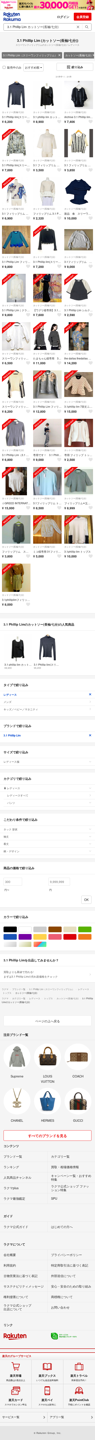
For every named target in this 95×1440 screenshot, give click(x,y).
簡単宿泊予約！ (79, 1378)
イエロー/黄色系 (46, 937)
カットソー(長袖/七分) (13, 112)
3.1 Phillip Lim (12, 735)
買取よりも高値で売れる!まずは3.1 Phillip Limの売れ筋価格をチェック (31, 974)
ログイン (63, 16)
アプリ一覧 (57, 1417)
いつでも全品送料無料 (47, 1378)
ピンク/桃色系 (61, 937)
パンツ (11, 803)
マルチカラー (46, 944)
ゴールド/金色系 (31, 944)
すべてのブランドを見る (47, 1135)
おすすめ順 (32, 67)
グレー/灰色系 (46, 929)
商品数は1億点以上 (15, 1378)
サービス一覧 (10, 1417)
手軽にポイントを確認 (79, 1402)
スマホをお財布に (47, 1402)
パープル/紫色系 (31, 937)
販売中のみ (14, 67)
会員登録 (82, 16)
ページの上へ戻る (47, 1021)
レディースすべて (17, 795)
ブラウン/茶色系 (61, 929)
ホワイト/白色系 (31, 929)
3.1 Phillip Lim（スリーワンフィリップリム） (30, 55)
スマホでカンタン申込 (16, 1402)
